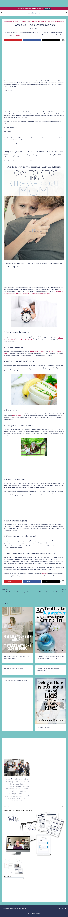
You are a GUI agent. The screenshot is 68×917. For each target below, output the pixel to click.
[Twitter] (65, 908)
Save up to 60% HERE (15, 35)
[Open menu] (66, 13)
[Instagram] (60, 908)
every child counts (9, 21)
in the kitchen (24, 21)
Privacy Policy (13, 908)
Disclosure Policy (5, 908)
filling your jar (41, 351)
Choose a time (47, 8)
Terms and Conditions (21, 908)
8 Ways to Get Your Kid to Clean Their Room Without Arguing (52, 592)
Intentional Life (33, 21)
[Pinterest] (62, 908)
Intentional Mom (42, 21)
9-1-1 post (45, 573)
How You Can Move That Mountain (13, 668)
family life (17, 21)
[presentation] (17, 630)
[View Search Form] (2, 13)
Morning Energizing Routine (28, 340)
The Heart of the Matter (43, 727)
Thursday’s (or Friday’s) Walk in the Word (15, 680)
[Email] (54, 908)
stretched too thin (16, 415)
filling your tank (34, 351)
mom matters (60, 21)
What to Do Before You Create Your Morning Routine (15, 591)
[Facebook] (57, 908)
